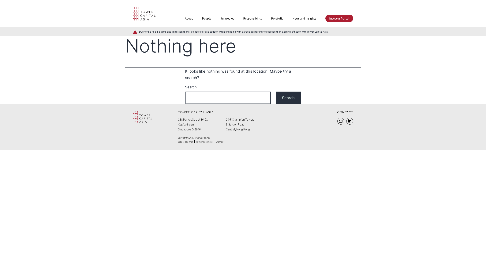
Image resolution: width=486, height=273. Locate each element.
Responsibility (252, 18)
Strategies (227, 18)
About (189, 18)
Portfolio (277, 18)
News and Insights (304, 18)
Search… (192, 87)
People (206, 18)
